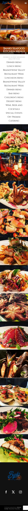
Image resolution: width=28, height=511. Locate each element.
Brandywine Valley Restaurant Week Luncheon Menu (14, 74)
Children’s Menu (14, 97)
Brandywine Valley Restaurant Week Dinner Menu (14, 85)
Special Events (14, 113)
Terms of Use (11, 508)
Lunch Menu (14, 66)
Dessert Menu (14, 101)
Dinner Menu (14, 62)
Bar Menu (14, 93)
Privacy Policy (17, 508)
